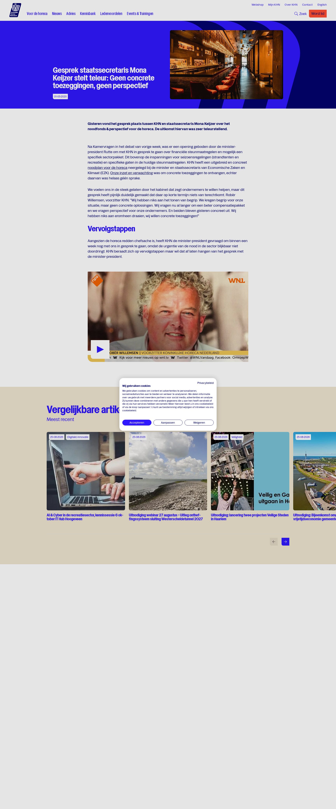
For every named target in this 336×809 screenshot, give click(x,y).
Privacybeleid (205, 383)
